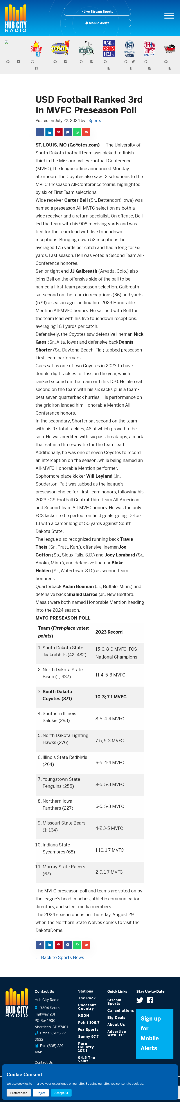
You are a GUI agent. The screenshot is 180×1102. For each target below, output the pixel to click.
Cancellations (118, 1010)
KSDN (83, 1015)
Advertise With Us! (116, 1033)
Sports (94, 120)
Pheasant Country (87, 1007)
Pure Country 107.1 (86, 1047)
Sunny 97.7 (88, 1036)
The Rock (87, 998)
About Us (116, 1024)
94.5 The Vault (86, 1059)
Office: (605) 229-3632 (52, 1036)
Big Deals (116, 1017)
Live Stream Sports (98, 12)
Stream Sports (114, 1002)
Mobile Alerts (98, 23)
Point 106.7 (89, 1022)
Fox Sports (88, 1029)
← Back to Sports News (60, 957)
